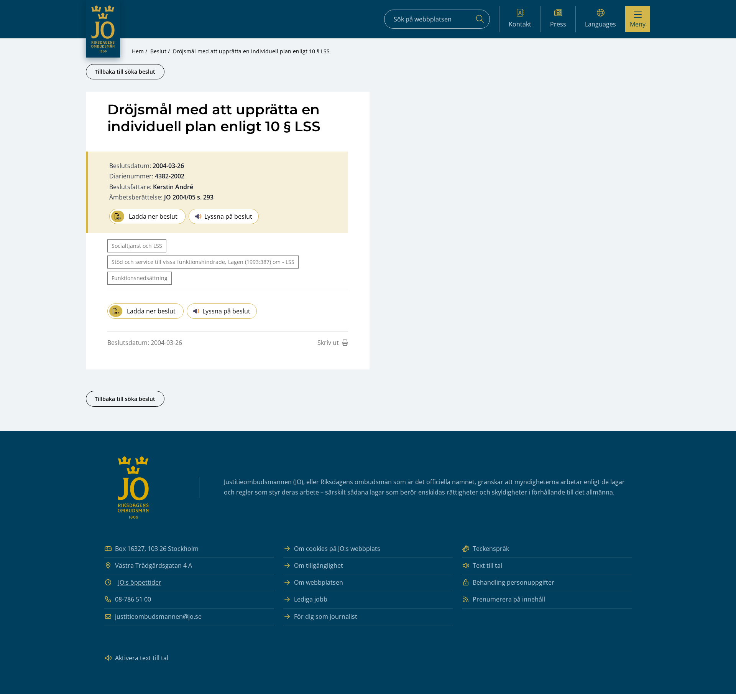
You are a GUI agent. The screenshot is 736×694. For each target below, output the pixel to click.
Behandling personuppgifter (513, 582)
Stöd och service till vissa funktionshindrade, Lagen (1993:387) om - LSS (203, 261)
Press (558, 24)
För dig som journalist (325, 616)
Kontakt (520, 24)
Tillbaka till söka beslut (125, 71)
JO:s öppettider (139, 582)
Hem (138, 51)
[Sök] (480, 19)
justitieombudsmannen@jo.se (158, 616)
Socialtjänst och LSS (137, 245)
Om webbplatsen (318, 582)
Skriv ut (328, 342)
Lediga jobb (310, 599)
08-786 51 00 (133, 599)
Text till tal (487, 565)
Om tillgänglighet (318, 565)
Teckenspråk (491, 548)
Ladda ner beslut (153, 216)
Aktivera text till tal (141, 658)
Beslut (158, 51)
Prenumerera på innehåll (509, 599)
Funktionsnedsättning (140, 278)
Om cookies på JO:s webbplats (337, 548)
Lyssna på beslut (228, 216)
